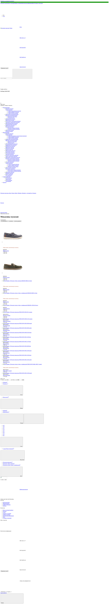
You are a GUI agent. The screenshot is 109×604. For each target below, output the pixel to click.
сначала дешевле (17, 221)
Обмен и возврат (18, 3)
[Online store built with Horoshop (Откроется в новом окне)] (23, 499)
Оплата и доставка (10, 3)
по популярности (4, 221)
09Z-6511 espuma (6, 315)
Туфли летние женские (13, 138)
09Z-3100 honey (6, 352)
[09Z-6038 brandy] (55, 323)
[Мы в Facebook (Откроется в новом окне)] (10, 13)
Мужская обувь (6, 107)
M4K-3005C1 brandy (7, 370)
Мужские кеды (11, 117)
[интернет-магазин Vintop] (4, 478)
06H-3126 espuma (6, 321)
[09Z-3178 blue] (55, 341)
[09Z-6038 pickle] (55, 328)
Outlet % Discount (6, 176)
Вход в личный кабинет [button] (8, 510)
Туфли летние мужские (13, 113)
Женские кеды (11, 142)
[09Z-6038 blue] (55, 346)
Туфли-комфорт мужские (13, 112)
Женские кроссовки (12, 141)
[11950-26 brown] (55, 305)
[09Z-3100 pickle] (55, 359)
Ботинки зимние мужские (13, 128)
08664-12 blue (6, 250)
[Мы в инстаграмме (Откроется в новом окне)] (28, 13)
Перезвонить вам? (4, 68)
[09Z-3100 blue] (55, 337)
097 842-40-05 (23, 47)
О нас (5, 3)
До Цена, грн (14, 379)
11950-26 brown (6, 308)
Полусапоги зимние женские (14, 169)
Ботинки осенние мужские (14, 129)
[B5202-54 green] (55, 263)
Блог (33, 3)
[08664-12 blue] (55, 233)
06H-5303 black (6, 334)
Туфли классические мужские (14, 110)
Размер (21, 423)
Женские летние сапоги (13, 166)
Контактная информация (27, 3)
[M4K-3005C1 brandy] (55, 364)
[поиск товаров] (22, 74)
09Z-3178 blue (6, 343)
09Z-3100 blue (6, 339)
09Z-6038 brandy (6, 325)
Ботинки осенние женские (13, 159)
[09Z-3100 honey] (55, 350)
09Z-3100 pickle (6, 362)
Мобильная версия (23, 489)
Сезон (21, 394)
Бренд (21, 408)
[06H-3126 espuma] (55, 318)
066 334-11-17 (23, 37)
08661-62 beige (6, 289)
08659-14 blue (6, 301)
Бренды (4, 182)
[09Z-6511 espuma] (55, 312)
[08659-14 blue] (55, 293)
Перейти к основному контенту (7, 1)
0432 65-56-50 (23, 67)
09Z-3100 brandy (6, 375)
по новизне (11, 221)
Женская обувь (6, 132)
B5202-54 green (6, 277)
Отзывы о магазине (38, 3)
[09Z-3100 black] (55, 355)
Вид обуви (22, 459)
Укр (4, 16)
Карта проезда (4, 592)
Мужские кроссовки (12, 116)
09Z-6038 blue (6, 348)
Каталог (2, 3)
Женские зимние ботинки (13, 160)
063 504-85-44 (23, 57)
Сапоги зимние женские (13, 165)
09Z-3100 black (6, 357)
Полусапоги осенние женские (14, 171)
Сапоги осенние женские (13, 164)
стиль (21, 446)
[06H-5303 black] (55, 332)
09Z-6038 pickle (6, 330)
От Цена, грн (3, 379)
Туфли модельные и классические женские (17, 135)
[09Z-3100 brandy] (55, 373)
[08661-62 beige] (55, 280)
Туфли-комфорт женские (13, 137)
